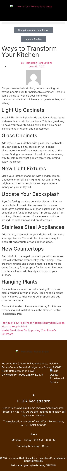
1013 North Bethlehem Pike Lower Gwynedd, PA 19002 (31, 371)
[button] (33, 23)
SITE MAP (51, 465)
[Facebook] (29, 389)
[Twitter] (33, 389)
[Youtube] (38, 389)
